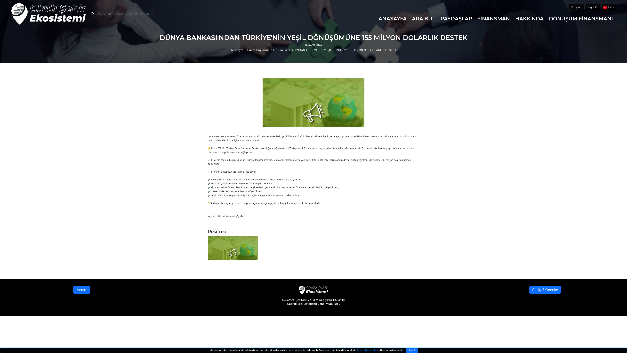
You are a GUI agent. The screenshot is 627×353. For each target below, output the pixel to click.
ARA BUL (423, 19)
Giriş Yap (576, 7)
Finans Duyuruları (258, 50)
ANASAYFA (392, 19)
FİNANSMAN (493, 19)
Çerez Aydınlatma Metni (367, 350)
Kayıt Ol (593, 7)
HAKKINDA (529, 19)
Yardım (82, 290)
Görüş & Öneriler (545, 290)
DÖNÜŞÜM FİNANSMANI (581, 19)
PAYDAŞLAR (456, 19)
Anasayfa (237, 50)
